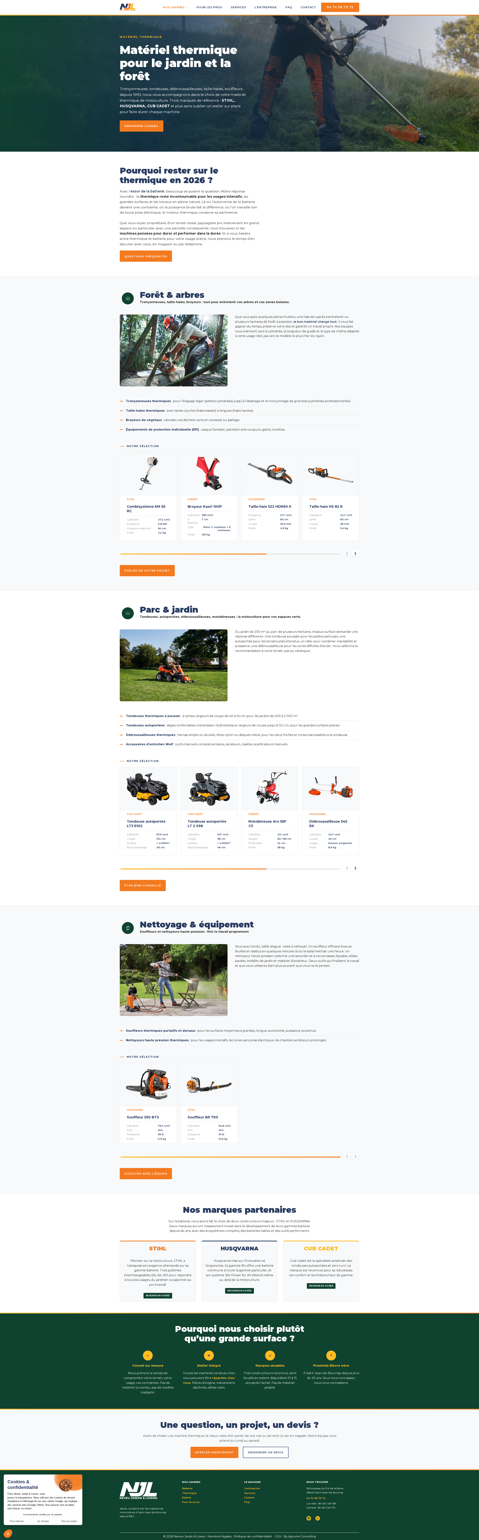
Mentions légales (220, 1536)
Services (238, 7)
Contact (308, 7)
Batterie (187, 1488)
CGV (278, 1536)
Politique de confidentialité (253, 1536)
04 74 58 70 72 (340, 7)
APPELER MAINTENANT (214, 1452)
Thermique (189, 1493)
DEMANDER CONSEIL (141, 126)
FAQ (289, 7)
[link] (148, 496)
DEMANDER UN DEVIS (266, 1452)
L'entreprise (252, 1488)
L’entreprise (266, 7)
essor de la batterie (147, 191)
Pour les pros (209, 7)
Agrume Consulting (302, 1536)
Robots (186, 1497)
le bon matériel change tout (315, 322)
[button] (355, 553)
